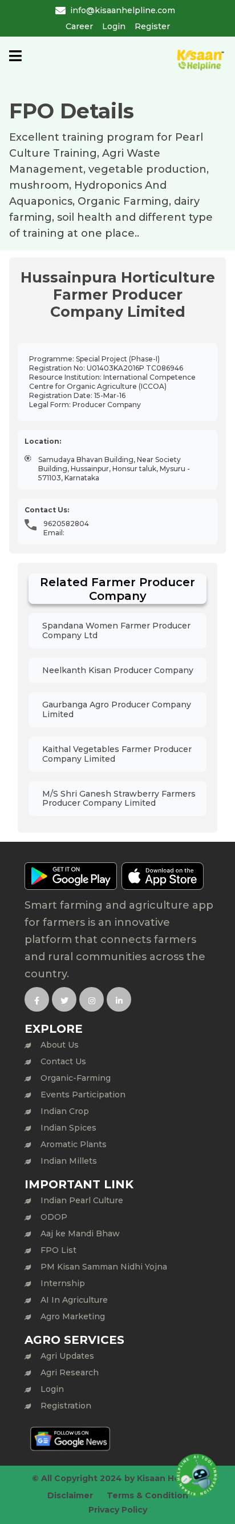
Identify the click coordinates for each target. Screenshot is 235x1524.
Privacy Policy (117, 1510)
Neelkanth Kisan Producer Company (117, 670)
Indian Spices (68, 1128)
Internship (62, 1283)
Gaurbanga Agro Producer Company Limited (116, 709)
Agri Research (69, 1372)
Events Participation (82, 1094)
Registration (65, 1405)
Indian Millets (68, 1161)
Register (152, 26)
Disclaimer (70, 1495)
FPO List (58, 1250)
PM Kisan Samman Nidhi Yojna (103, 1267)
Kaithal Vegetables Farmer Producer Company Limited (117, 754)
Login (113, 26)
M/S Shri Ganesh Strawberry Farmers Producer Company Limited (119, 799)
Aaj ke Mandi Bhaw (80, 1233)
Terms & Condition (147, 1495)
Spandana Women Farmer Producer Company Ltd (116, 630)
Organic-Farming (75, 1078)
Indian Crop (64, 1111)
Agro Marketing (72, 1316)
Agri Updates (67, 1356)
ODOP (53, 1217)
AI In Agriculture (74, 1300)
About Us (59, 1045)
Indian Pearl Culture (81, 1200)
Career (79, 26)
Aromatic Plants (73, 1144)
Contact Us (63, 1061)
